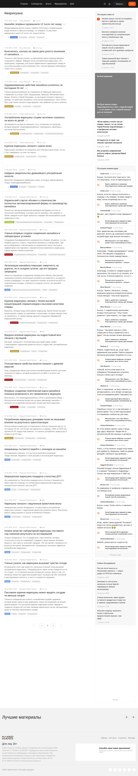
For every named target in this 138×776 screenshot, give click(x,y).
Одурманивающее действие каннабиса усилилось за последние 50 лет (33, 86)
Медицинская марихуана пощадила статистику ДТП (32, 476)
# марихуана (38, 133)
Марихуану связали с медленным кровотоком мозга (32, 503)
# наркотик (36, 581)
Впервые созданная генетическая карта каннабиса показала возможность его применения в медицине (32, 392)
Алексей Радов (106, 228)
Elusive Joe (104, 485)
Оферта (104, 738)
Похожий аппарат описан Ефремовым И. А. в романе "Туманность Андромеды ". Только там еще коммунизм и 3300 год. (114, 471)
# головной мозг (26, 133)
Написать (119, 4)
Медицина (14, 73)
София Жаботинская (26, 114)
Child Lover (104, 174)
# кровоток (26, 517)
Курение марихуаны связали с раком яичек (28, 146)
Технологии (9, 222)
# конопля (40, 37)
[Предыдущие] (126, 717)
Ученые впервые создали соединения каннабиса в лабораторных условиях (32, 235)
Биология (8, 254)
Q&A (72, 4)
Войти (132, 4)
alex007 (22, 170)
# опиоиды (37, 460)
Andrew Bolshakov (107, 425)
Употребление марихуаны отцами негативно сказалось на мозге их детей (34, 119)
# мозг (34, 351)
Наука (7, 290)
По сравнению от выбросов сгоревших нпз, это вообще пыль (115, 489)
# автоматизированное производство (29, 222)
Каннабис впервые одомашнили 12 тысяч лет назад (34, 24)
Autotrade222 (105, 210)
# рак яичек (42, 156)
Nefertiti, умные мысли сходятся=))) (112, 542)
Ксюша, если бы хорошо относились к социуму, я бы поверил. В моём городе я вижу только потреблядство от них (114, 197)
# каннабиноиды (20, 380)
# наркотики (53, 323)
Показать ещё (115, 555)
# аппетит (15, 581)
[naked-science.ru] (134, 770)
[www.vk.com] (115, 770)
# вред (14, 614)
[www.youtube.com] (120, 770)
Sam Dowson (105, 366)
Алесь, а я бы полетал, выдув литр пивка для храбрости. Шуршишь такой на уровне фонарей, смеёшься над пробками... (115, 451)
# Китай (32, 37)
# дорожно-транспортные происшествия (26, 290)
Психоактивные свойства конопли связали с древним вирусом (33, 365)
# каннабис (23, 37)
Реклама (131, 738)
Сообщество (36, 4)
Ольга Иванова (24, 20)
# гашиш (18, 106)
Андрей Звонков (106, 465)
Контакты (113, 738)
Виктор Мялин (105, 247)
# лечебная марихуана (57, 254)
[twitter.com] (110, 770)
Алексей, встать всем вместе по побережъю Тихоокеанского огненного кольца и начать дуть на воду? (113, 372)
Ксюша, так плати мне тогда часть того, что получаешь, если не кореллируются (114, 178)
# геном (22, 407)
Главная (24, 4)
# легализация (23, 489)
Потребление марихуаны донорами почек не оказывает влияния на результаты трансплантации (34, 421)
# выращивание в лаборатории (25, 254)
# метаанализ (31, 156)
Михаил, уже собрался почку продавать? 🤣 (114, 215)
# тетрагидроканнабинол (54, 133)
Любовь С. (104, 346)
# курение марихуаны (27, 323)
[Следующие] (133, 717)
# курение (22, 614)
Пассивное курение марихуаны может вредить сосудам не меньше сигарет (34, 594)
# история (22, 187)
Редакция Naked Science (28, 197)
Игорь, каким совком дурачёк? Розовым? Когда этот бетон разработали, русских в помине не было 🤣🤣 (114, 525)
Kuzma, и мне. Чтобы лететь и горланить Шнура (114, 506)
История (14, 37)
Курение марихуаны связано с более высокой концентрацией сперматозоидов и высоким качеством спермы (34, 304)
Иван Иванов (105, 287)
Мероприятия (61, 4)
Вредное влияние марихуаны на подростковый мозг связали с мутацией (32, 336)
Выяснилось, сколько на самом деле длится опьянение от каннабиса (34, 53)
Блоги (48, 4)
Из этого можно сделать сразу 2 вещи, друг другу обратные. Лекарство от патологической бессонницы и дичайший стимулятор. (114, 431)
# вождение (24, 73)
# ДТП (45, 290)
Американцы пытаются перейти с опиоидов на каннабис (35, 449)
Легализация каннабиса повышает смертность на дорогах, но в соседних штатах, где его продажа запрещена (31, 268)
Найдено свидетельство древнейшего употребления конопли (33, 175)
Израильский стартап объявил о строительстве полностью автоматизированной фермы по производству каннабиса (35, 203)
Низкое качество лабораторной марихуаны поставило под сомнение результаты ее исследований (34, 532)
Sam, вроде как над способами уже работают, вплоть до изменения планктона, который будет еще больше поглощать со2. (115, 234)
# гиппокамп (16, 517)
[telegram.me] (129, 770)
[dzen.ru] (124, 770)
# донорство (19, 438)
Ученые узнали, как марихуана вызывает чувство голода (35, 563)
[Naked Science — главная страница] (10, 4)
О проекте (122, 738)
